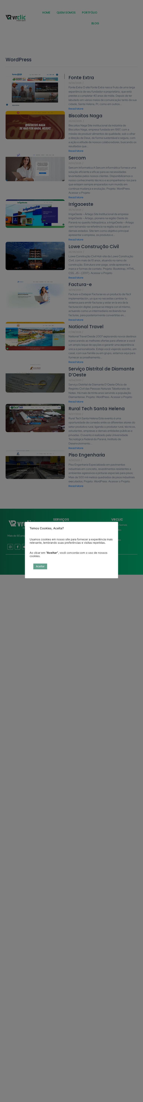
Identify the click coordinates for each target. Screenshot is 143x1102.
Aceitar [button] (40, 566)
